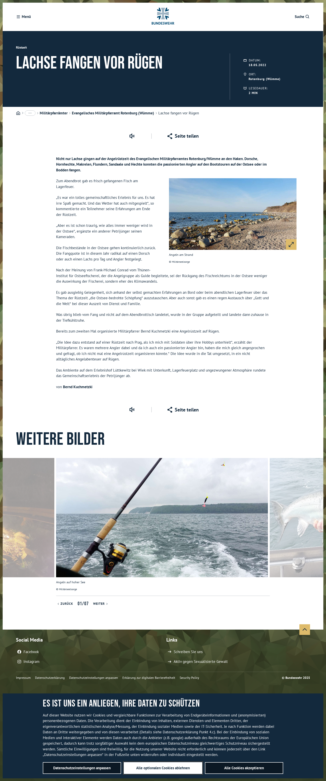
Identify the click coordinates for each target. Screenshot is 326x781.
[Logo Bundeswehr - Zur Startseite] (163, 17)
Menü (26, 16)
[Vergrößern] (291, 244)
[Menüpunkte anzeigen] (30, 113)
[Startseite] (18, 113)
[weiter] (318, 526)
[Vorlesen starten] (131, 136)
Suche (299, 16)
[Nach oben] (304, 629)
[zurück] (8, 526)
